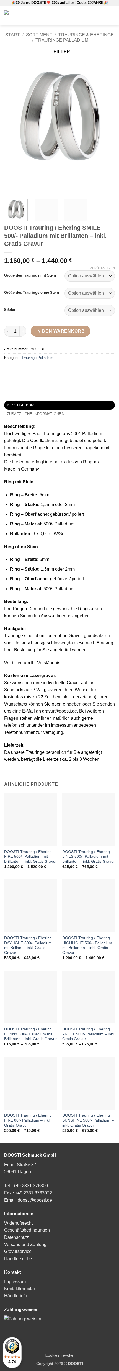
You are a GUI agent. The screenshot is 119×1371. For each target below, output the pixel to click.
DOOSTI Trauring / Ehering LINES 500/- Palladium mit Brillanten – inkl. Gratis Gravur (88, 857)
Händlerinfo (15, 1295)
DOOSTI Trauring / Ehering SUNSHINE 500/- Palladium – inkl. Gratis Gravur (88, 1120)
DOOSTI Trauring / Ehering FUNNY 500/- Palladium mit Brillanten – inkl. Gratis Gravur (30, 1034)
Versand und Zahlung (25, 1244)
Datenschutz (16, 1237)
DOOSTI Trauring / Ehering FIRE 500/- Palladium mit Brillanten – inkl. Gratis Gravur (30, 857)
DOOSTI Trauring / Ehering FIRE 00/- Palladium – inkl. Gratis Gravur (28, 1120)
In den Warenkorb (60, 331)
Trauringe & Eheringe (86, 34)
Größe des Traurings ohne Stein (31, 293)
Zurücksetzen (102, 268)
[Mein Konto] (88, 15)
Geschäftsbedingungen (27, 1230)
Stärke (9, 310)
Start (12, 34)
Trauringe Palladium (61, 40)
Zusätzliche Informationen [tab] (35, 414)
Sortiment (39, 34)
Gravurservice (18, 1251)
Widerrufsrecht (18, 1223)
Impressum (15, 1281)
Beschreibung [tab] (22, 405)
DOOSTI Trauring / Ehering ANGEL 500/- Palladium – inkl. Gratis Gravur (88, 1034)
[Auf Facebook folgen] (96, 15)
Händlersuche (18, 1258)
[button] (79, 15)
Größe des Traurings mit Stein (30, 275)
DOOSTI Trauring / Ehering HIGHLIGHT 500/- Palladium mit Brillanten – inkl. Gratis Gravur (87, 945)
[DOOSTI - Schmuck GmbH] (27, 15)
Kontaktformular (19, 1288)
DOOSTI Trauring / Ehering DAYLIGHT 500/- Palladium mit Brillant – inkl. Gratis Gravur (28, 945)
